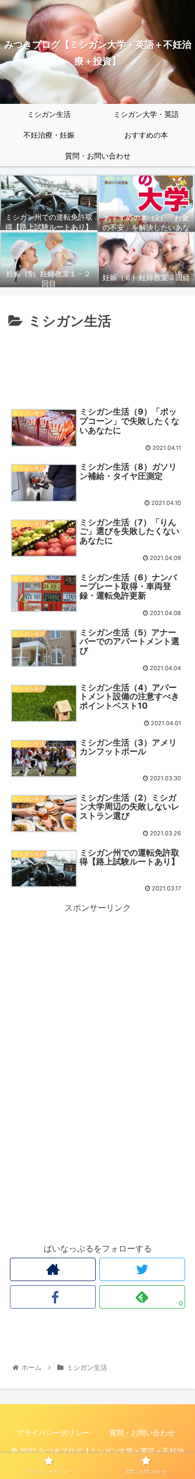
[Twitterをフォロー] (142, 1269)
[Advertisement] (97, 364)
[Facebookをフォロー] (53, 1297)
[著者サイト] (53, 1269)
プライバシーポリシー (53, 1432)
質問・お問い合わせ (142, 1432)
